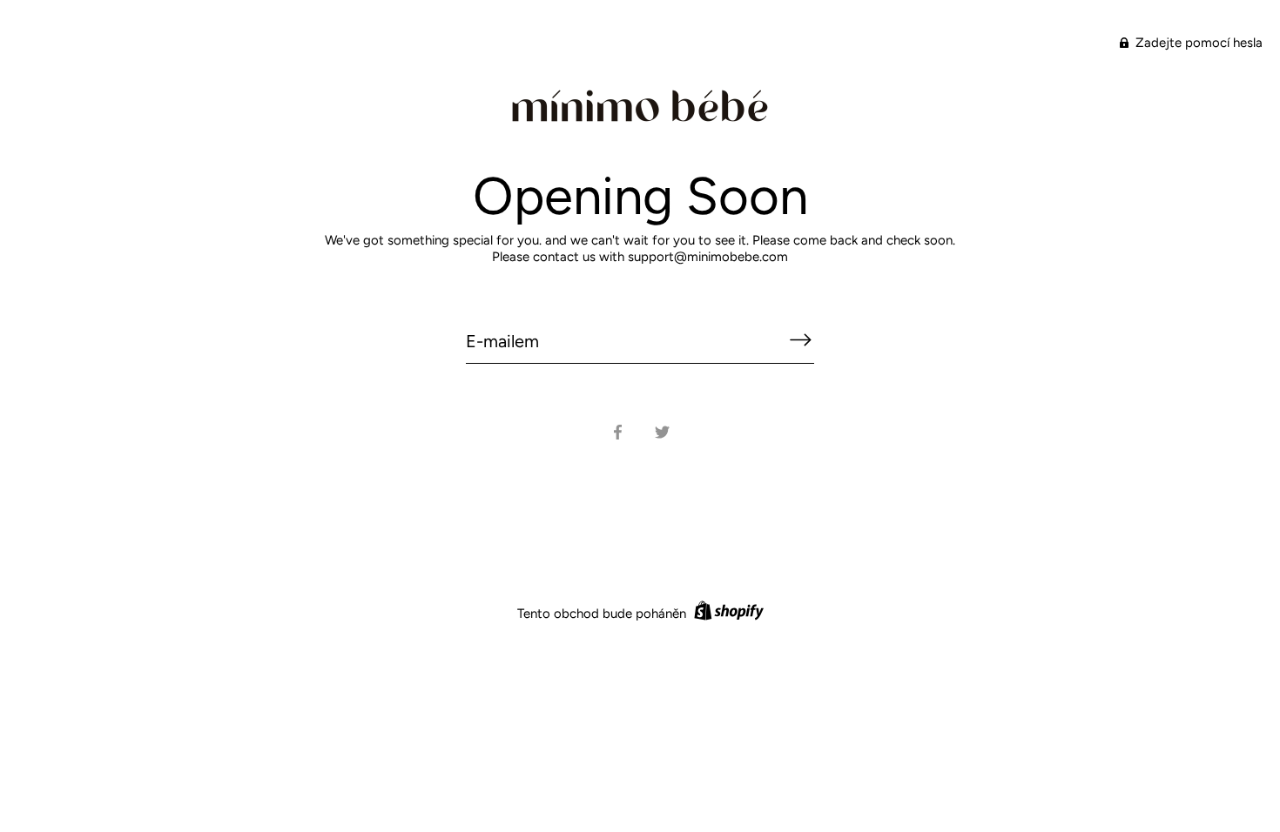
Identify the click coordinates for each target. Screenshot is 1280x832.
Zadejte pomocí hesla (1197, 42)
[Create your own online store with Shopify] (727, 613)
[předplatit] (800, 340)
